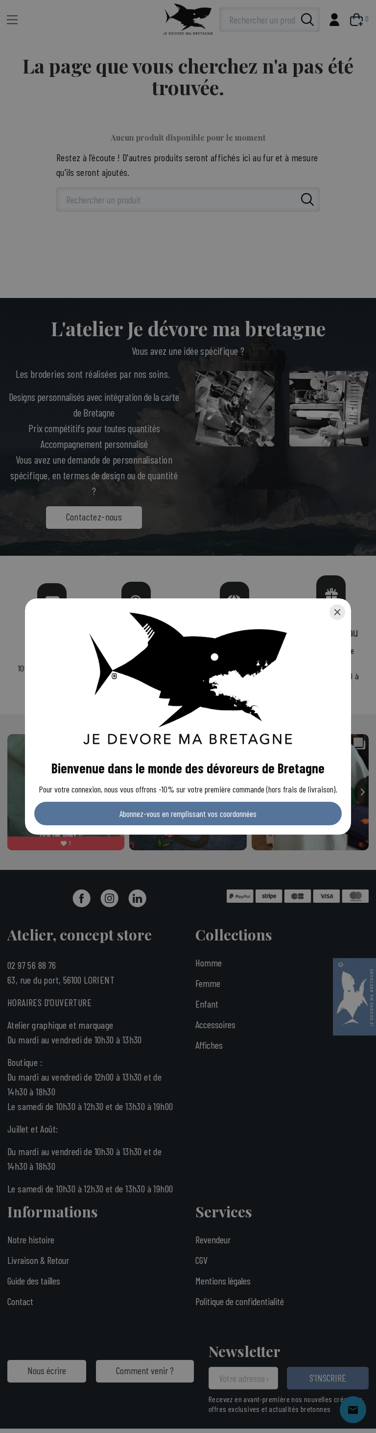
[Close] (337, 612)
